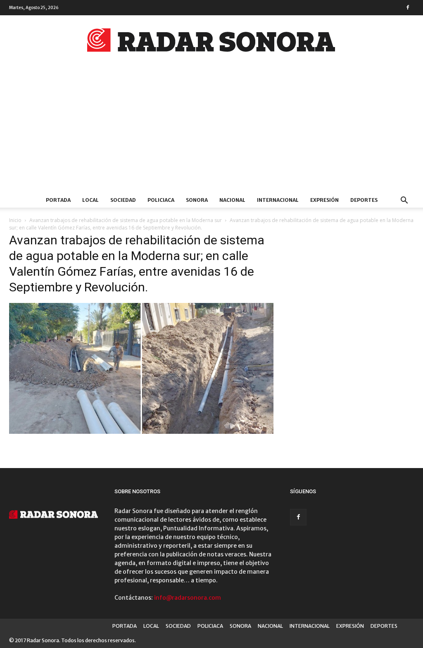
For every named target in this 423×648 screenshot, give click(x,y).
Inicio (15, 220)
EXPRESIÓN (324, 200)
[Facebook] (408, 7)
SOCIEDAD (123, 200)
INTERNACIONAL (278, 200)
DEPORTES (364, 200)
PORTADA (58, 200)
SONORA (197, 200)
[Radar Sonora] (211, 42)
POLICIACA (160, 200)
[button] (404, 201)
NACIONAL (232, 200)
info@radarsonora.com (187, 597)
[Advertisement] (211, 131)
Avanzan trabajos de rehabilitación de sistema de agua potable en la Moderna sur (125, 220)
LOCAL (90, 200)
